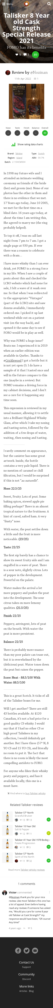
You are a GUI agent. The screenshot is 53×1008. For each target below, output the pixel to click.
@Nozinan (39, 73)
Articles (23, 991)
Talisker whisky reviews (33, 869)
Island (19, 157)
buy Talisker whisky (35, 793)
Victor (13, 892)
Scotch (41, 153)
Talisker (19, 153)
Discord (26, 979)
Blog (31, 991)
